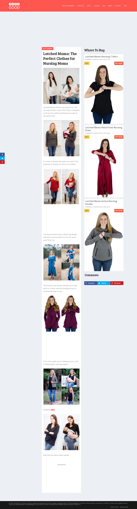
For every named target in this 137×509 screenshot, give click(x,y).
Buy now (118, 63)
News (110, 6)
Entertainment (68, 6)
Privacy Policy (124, 507)
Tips (125, 6)
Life (104, 6)
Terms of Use (114, 507)
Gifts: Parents (47, 48)
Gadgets (80, 6)
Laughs (97, 6)
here (53, 410)
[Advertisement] (68, 28)
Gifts (89, 6)
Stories (118, 6)
